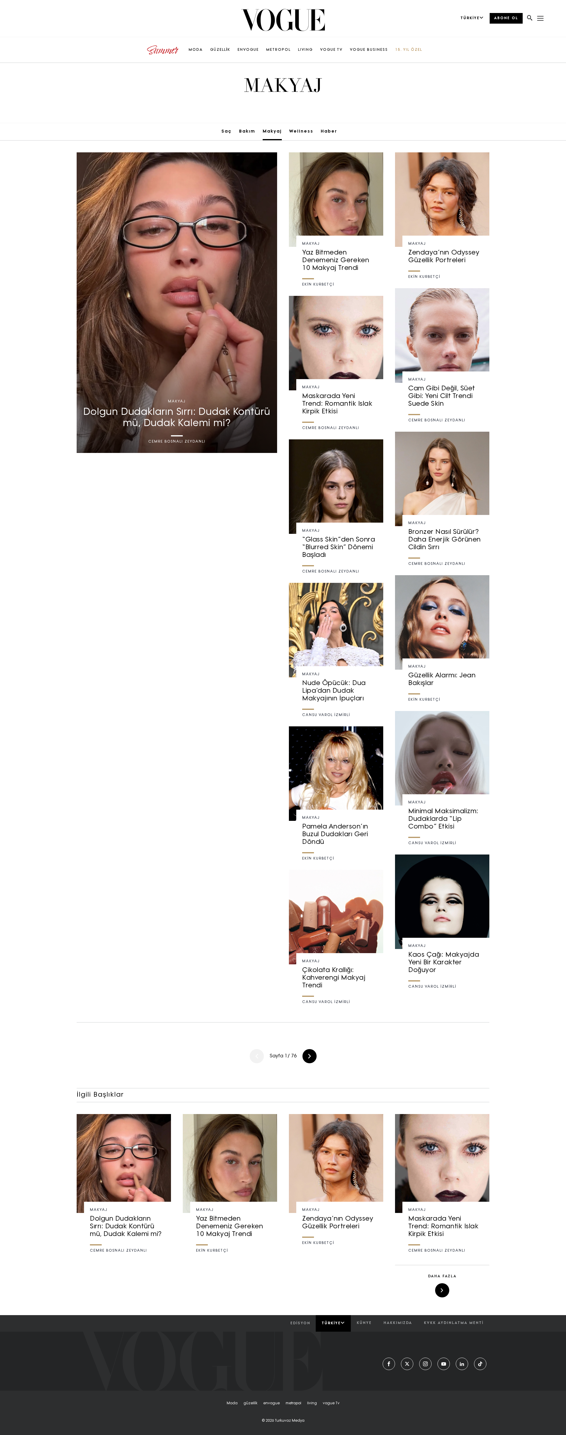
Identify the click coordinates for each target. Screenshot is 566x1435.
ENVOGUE (248, 50)
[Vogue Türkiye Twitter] (407, 1364)
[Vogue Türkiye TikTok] (480, 1364)
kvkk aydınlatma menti (453, 1323)
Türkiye (331, 1323)
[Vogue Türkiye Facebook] (389, 1364)
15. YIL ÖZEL (408, 50)
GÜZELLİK (220, 50)
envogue (271, 1403)
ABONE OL (506, 18)
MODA (196, 50)
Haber (329, 131)
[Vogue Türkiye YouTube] (443, 1364)
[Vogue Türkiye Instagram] (425, 1364)
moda (232, 1403)
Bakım (247, 131)
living (312, 1403)
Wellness (301, 131)
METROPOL (278, 50)
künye (364, 1323)
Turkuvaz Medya (290, 1421)
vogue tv (331, 1403)
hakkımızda (398, 1323)
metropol (293, 1403)
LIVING (305, 50)
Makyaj (272, 131)
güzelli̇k (250, 1403)
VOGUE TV (331, 50)
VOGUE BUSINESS (369, 50)
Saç (226, 131)
